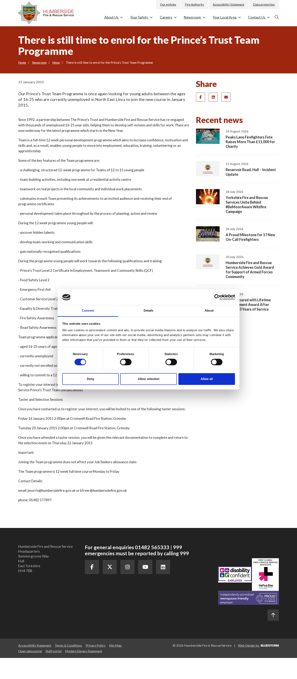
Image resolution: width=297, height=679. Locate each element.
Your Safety (139, 17)
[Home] (48, 12)
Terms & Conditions (68, 645)
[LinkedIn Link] (163, 567)
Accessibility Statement (228, 4)
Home (22, 62)
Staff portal (53, 651)
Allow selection (148, 379)
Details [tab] (149, 310)
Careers (166, 17)
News (56, 62)
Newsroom (192, 17)
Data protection (264, 4)
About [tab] (209, 310)
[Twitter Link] (110, 567)
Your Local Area (225, 17)
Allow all (207, 379)
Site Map (115, 645)
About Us (111, 17)
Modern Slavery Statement (83, 651)
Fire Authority (194, 4)
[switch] (126, 362)
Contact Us (257, 17)
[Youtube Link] (145, 567)
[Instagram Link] (127, 567)
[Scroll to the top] (273, 615)
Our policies (168, 4)
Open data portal (30, 651)
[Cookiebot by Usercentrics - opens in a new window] (217, 297)
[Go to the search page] (276, 17)
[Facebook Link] (92, 567)
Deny (90, 379)
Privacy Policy (95, 645)
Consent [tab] (88, 310)
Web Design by (249, 645)
